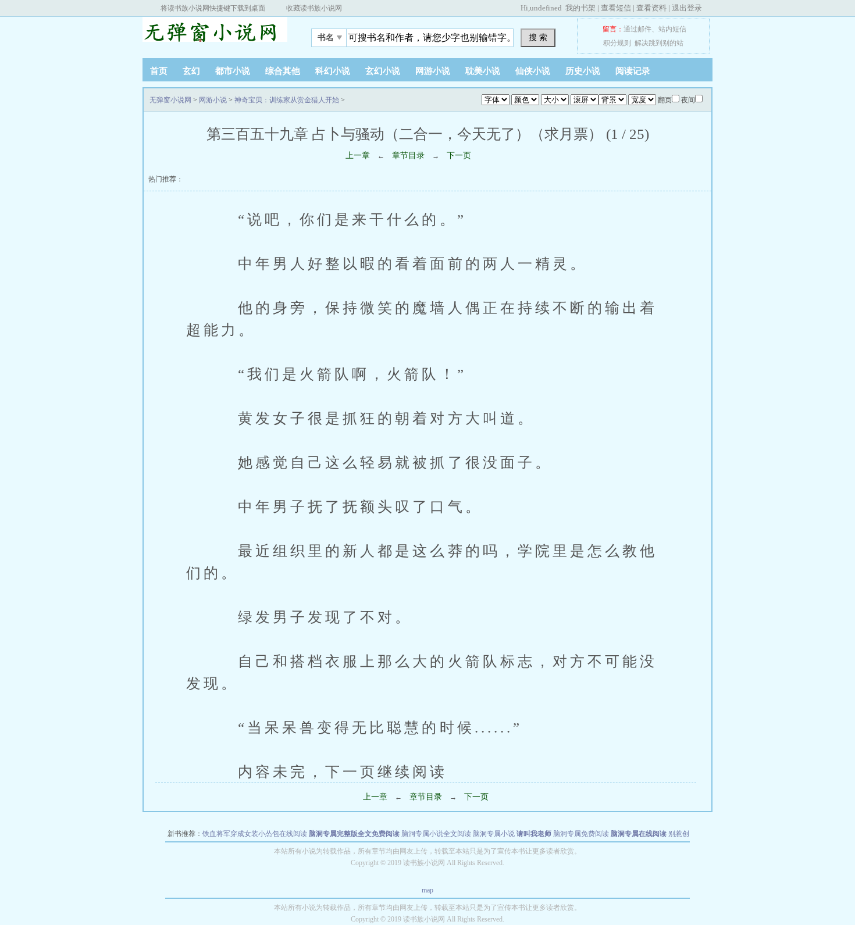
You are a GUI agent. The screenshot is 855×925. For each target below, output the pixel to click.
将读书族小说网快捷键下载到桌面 (213, 8)
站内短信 (672, 29)
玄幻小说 (382, 71)
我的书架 (580, 7)
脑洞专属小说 (494, 834)
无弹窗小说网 (215, 34)
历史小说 (582, 71)
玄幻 (191, 71)
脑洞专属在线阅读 (639, 834)
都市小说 (232, 71)
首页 (159, 71)
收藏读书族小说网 (314, 8)
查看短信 (616, 7)
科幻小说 (332, 71)
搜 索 (538, 37)
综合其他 (282, 71)
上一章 (357, 155)
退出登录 (687, 7)
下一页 (459, 155)
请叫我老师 (533, 834)
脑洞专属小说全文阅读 (436, 834)
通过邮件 (637, 29)
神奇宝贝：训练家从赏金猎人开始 (286, 100)
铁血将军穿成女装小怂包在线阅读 (254, 834)
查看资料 (651, 7)
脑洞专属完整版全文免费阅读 (354, 834)
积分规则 (617, 43)
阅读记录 (632, 71)
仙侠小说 (532, 71)
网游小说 (432, 71)
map (427, 890)
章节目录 (408, 155)
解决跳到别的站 (659, 43)
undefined (546, 7)
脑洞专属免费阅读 (581, 834)
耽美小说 (482, 71)
